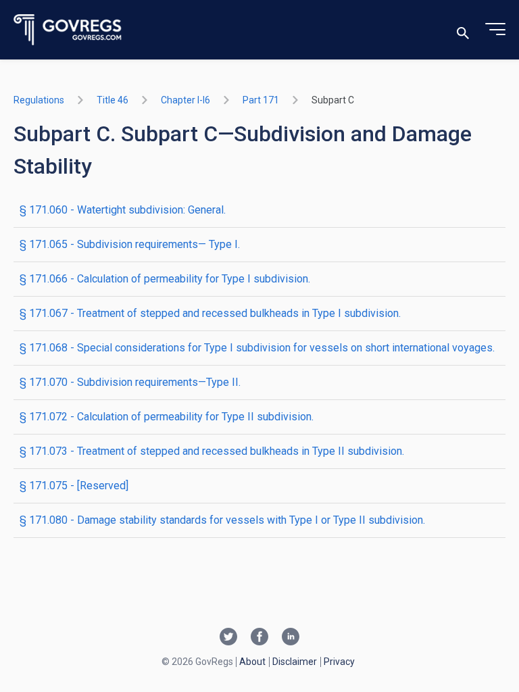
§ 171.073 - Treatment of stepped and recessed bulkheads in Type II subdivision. (212, 451)
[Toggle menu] (495, 29)
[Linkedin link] (290, 638)
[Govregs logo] (68, 30)
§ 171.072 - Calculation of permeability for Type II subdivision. (167, 416)
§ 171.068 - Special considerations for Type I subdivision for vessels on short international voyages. (257, 347)
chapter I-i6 (185, 100)
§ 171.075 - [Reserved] (74, 485)
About (252, 661)
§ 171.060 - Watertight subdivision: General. (123, 209)
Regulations (39, 100)
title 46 (112, 100)
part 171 (261, 100)
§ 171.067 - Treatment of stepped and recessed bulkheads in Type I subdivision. (210, 313)
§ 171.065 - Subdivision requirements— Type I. (130, 244)
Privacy (339, 661)
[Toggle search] (463, 30)
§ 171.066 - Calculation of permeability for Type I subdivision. (165, 278)
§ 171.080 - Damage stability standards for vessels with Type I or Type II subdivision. (222, 520)
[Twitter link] (228, 638)
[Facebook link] (259, 638)
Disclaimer (294, 661)
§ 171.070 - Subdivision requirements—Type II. (130, 382)
